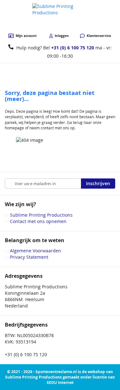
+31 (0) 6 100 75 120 (72, 48)
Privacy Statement (29, 257)
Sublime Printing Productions (41, 215)
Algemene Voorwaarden (35, 251)
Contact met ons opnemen (38, 221)
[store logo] (60, 16)
